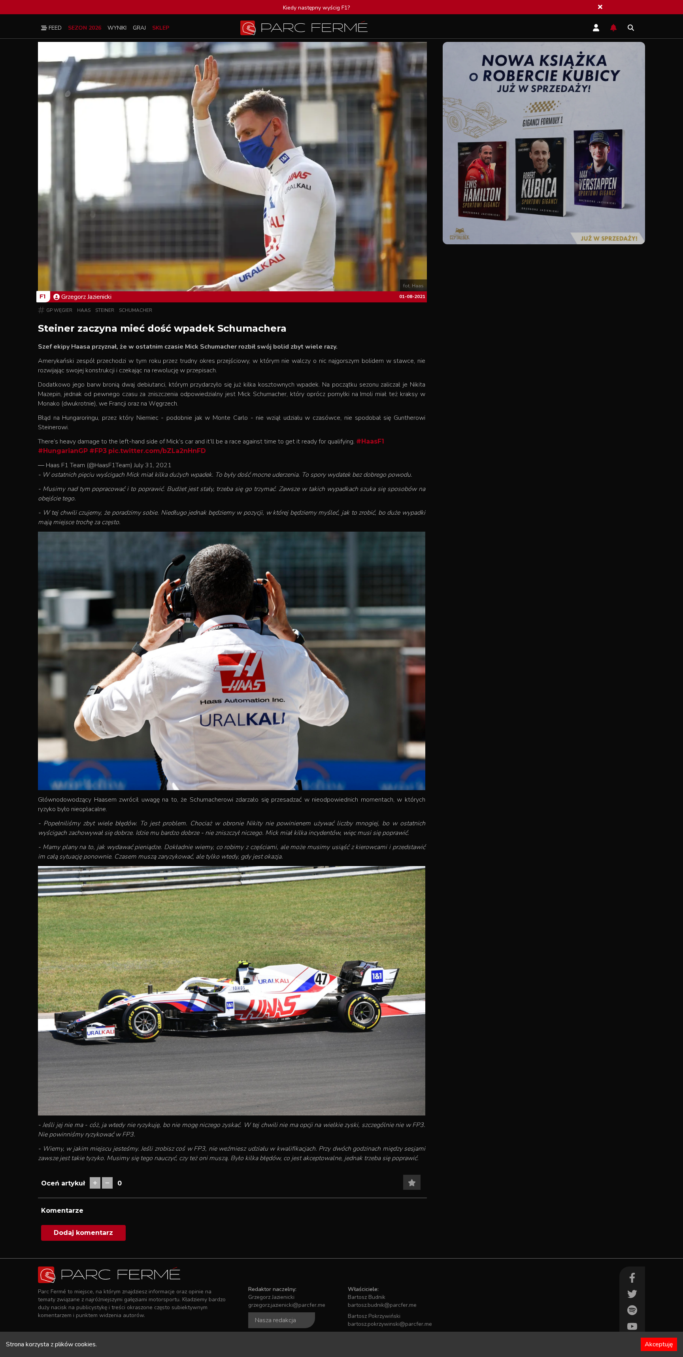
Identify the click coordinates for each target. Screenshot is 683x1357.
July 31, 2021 (153, 465)
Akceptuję (659, 1344)
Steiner (104, 310)
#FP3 (98, 451)
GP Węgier (59, 310)
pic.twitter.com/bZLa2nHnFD (157, 451)
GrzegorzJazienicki (86, 297)
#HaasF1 (370, 441)
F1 (42, 296)
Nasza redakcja (275, 1320)
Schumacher (135, 310)
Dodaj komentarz (83, 1232)
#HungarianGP (63, 451)
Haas (84, 310)
